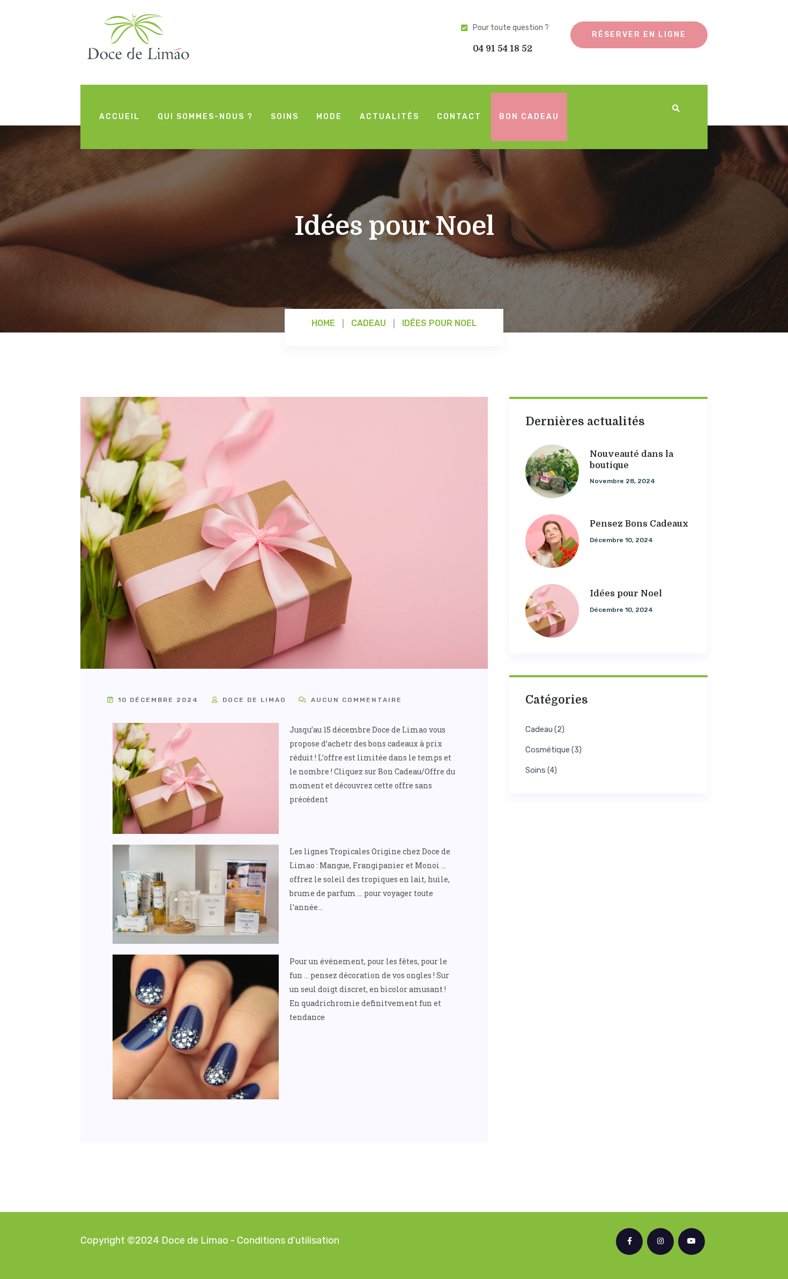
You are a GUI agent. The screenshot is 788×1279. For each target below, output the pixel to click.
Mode (329, 116)
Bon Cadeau (529, 116)
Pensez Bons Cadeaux (639, 524)
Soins (285, 116)
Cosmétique (547, 750)
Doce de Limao (253, 700)
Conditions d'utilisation (288, 1240)
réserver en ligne (639, 34)
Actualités (389, 116)
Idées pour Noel (626, 593)
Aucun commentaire (355, 700)
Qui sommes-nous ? (205, 116)
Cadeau (539, 730)
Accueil (119, 116)
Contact (459, 116)
